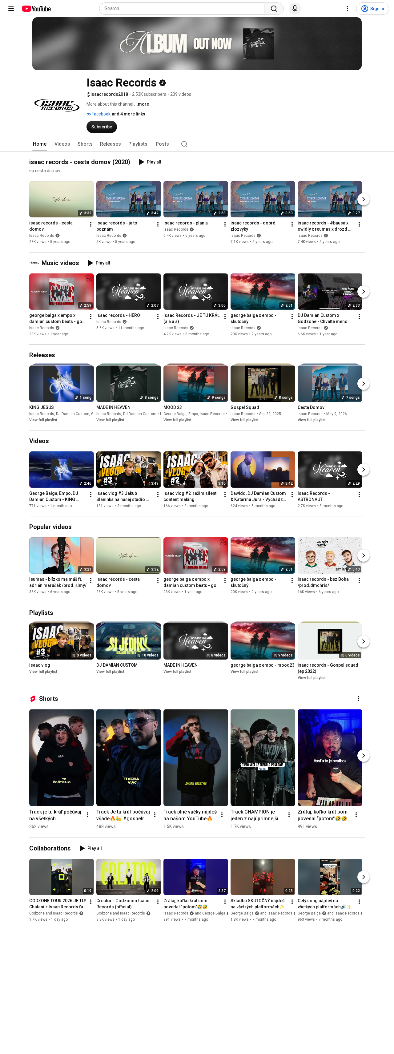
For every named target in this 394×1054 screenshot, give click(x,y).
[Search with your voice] (295, 8)
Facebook (101, 113)
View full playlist (43, 420)
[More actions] (91, 224)
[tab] (39, 144)
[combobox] (183, 8)
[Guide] (11, 8)
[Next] (363, 199)
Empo (193, 414)
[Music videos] (35, 263)
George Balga (175, 414)
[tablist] (197, 144)
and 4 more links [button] (128, 113)
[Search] (274, 8)
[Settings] (347, 8)
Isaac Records (41, 236)
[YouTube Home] (36, 8)
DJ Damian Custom (72, 414)
